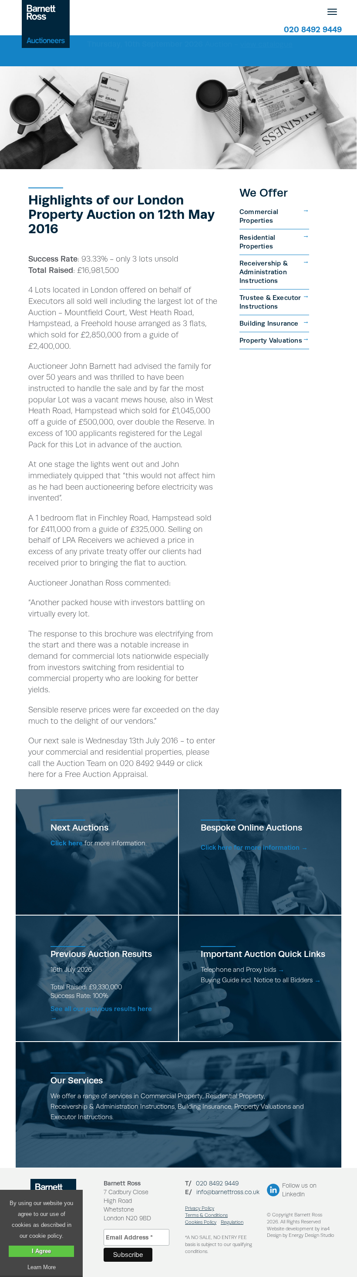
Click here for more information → (254, 847)
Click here (67, 843)
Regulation (232, 1222)
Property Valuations (270, 340)
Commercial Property (171, 1096)
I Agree (41, 1251)
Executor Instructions (81, 1116)
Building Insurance (269, 323)
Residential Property (234, 1096)
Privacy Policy (199, 1208)
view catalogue (266, 43)
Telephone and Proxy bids (242, 969)
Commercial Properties (258, 216)
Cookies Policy (200, 1222)
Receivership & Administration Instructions (263, 271)
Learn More (41, 1267)
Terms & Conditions (206, 1215)
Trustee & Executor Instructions (270, 302)
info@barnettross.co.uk (227, 1191)
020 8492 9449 (313, 29)
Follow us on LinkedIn (299, 1190)
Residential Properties (257, 242)
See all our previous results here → (101, 1013)
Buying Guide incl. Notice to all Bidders (261, 980)
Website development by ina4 (298, 1229)
